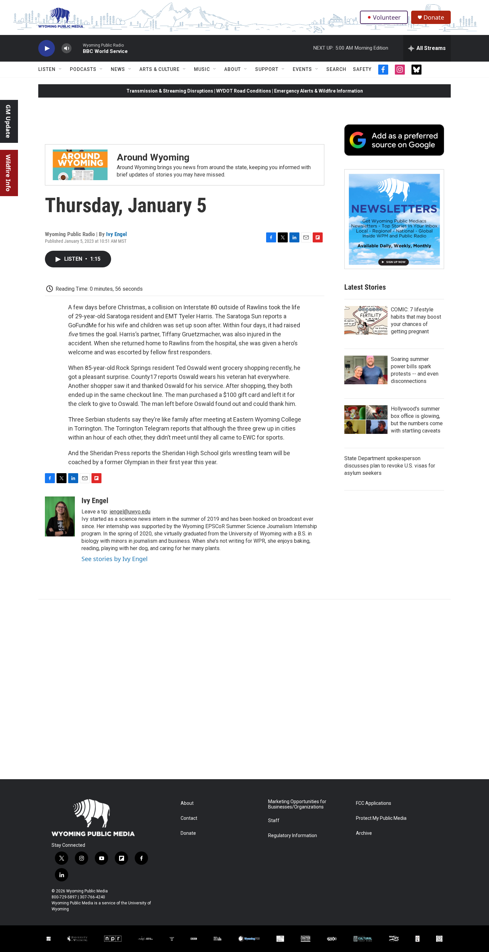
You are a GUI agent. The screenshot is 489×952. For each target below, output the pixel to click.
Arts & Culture (159, 69)
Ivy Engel (116, 234)
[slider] (77, 48)
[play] (46, 48)
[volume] (66, 48)
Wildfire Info (8, 173)
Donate (433, 17)
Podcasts (83, 69)
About (232, 69)
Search (336, 69)
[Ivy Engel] (60, 516)
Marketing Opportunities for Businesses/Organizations (297, 804)
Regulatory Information (292, 835)
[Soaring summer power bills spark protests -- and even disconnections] (366, 370)
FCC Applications (373, 803)
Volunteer (387, 17)
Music (202, 69)
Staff (273, 820)
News (118, 69)
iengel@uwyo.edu (129, 511)
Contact (189, 818)
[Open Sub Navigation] (60, 69)
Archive (364, 833)
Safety (362, 69)
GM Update (8, 121)
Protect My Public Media (381, 818)
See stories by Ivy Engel (115, 559)
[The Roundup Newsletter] (394, 219)
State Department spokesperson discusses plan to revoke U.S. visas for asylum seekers (389, 465)
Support (266, 69)
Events (302, 69)
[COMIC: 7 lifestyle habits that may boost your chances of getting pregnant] (366, 320)
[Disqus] (244, 689)
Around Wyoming (153, 157)
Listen (47, 69)
